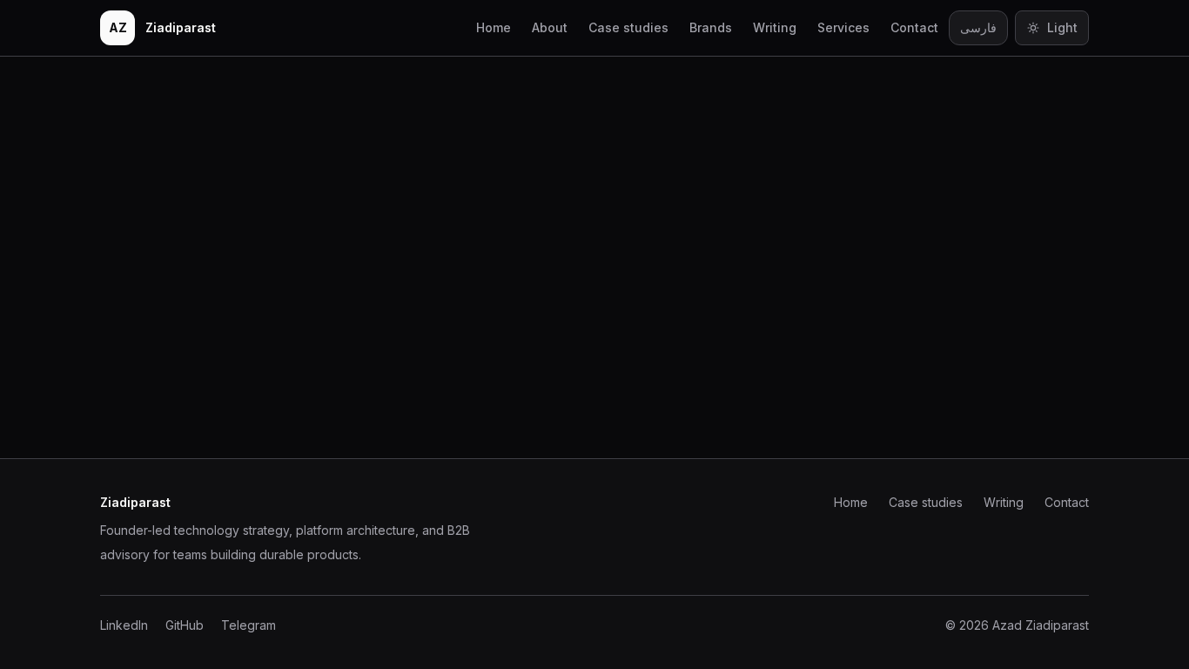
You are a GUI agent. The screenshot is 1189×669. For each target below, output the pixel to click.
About (550, 27)
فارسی (978, 27)
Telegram (248, 625)
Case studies (628, 27)
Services (843, 27)
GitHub (184, 625)
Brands (710, 27)
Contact (914, 27)
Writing (774, 27)
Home (493, 27)
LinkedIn (124, 625)
